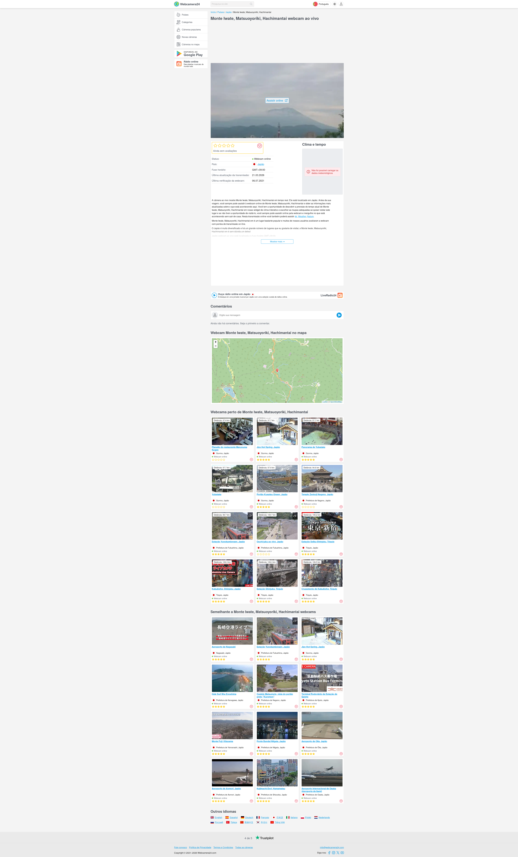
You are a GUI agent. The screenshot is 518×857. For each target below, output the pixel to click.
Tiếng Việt (280, 822)
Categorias (187, 22)
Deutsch (249, 817)
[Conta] (341, 4)
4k (296, 216)
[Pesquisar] (251, 4)
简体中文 (249, 822)
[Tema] (334, 4)
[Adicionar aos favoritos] (259, 145)
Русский (219, 822)
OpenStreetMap (336, 402)
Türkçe (234, 822)
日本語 (280, 817)
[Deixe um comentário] (339, 315)
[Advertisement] (191, 100)
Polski (308, 817)
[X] (338, 852)
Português (324, 4)
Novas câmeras (189, 36)
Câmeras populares (191, 29)
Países (185, 14)
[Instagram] (333, 852)
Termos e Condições (223, 847)
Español (234, 817)
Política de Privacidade (200, 847)
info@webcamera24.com (332, 847)
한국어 (264, 822)
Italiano (294, 817)
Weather (302, 216)
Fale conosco (180, 847)
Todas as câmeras (244, 847)
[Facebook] (329, 852)
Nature (310, 216)
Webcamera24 (190, 4)
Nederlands (324, 817)
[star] (215, 145)
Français (265, 817)
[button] (277, 370)
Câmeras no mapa (191, 44)
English (218, 817)
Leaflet (324, 402)
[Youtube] (342, 852)
